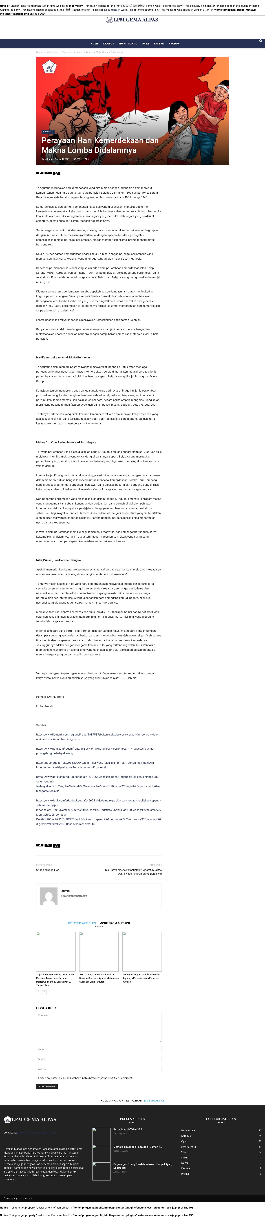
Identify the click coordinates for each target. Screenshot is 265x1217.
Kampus (108, 43)
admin (48, 159)
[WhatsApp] (56, 175)
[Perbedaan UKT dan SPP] (101, 1137)
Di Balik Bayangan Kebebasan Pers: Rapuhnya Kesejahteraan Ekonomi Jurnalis (141, 978)
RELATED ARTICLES (82, 923)
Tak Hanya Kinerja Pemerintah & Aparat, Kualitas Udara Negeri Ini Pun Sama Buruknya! (133, 871)
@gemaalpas (154, 1100)
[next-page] (44, 992)
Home (94, 43)
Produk (174, 43)
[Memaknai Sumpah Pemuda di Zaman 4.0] (101, 1154)
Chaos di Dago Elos (47, 870)
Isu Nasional (128, 43)
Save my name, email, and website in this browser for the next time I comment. (86, 1077)
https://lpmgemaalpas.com (74, 896)
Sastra (159, 43)
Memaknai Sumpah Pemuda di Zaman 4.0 (137, 1146)
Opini (145, 43)
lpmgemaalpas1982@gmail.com (36, 1132)
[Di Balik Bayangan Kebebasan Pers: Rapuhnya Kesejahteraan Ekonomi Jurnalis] (142, 952)
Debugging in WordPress (118, 9)
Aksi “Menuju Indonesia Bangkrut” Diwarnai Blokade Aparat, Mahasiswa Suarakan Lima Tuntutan (99, 978)
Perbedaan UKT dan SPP (127, 1129)
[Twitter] (39, 175)
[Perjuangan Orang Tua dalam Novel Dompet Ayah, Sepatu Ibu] (101, 1171)
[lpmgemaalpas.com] (132, 19)
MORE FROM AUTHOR (115, 923)
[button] (260, 41)
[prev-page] (38, 992)
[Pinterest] (48, 175)
